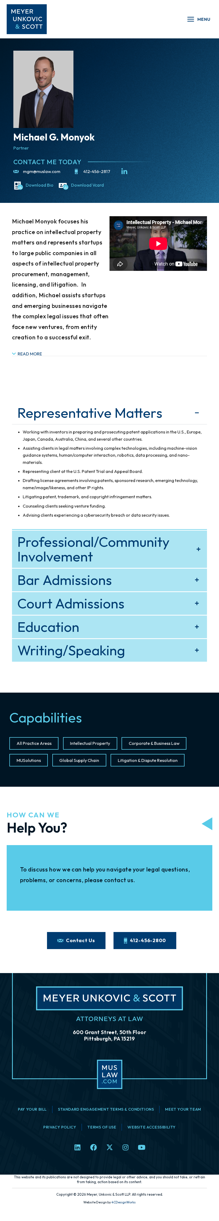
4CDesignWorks (123, 1202)
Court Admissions (70, 603)
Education (48, 627)
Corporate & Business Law (154, 743)
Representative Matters (89, 412)
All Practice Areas (34, 743)
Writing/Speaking (71, 650)
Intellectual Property (90, 743)
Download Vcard (87, 185)
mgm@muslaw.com (41, 171)
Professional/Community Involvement (93, 549)
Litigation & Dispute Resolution (148, 760)
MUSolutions (29, 760)
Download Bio (39, 185)
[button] (109, 354)
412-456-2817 (96, 171)
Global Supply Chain (79, 760)
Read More (30, 353)
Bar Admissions (64, 580)
